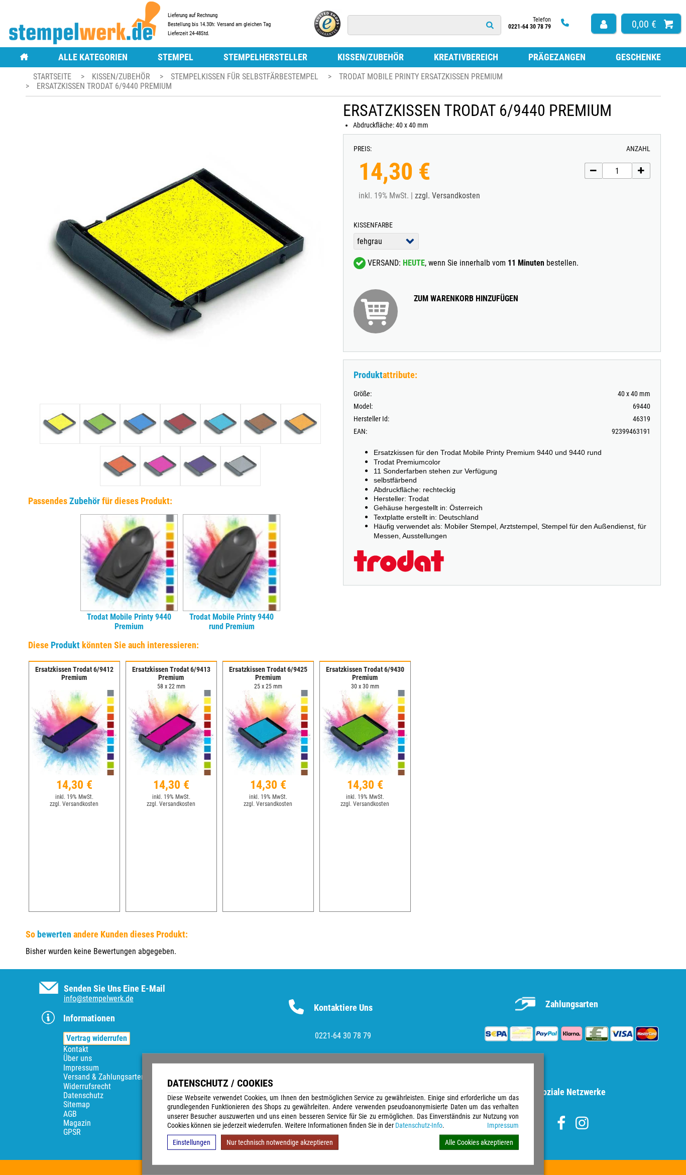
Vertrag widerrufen (96, 1038)
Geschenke (638, 57)
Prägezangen (557, 57)
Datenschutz (83, 1095)
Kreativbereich (466, 57)
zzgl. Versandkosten (447, 195)
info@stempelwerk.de (99, 998)
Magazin (77, 1123)
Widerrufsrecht (87, 1086)
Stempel (175, 57)
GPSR (72, 1132)
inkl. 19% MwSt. (74, 796)
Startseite (52, 76)
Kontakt (75, 1049)
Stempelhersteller (265, 57)
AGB (70, 1114)
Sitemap (76, 1104)
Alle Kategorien (93, 57)
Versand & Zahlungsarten (104, 1077)
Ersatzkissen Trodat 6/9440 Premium (104, 86)
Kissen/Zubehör (370, 57)
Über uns (77, 1058)
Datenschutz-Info (418, 1125)
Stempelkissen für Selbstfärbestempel (245, 76)
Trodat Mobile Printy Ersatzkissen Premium (421, 76)
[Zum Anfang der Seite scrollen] (614, 1154)
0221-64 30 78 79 (343, 1035)
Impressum (503, 1125)
